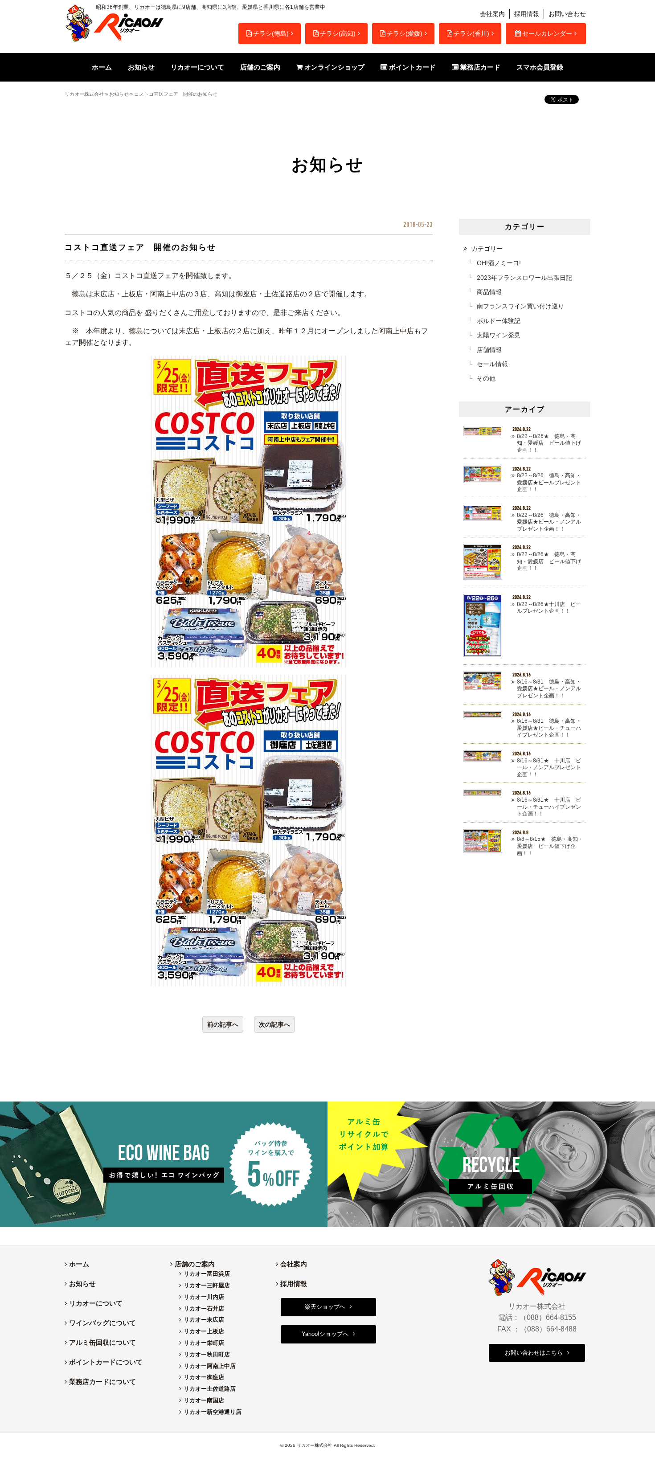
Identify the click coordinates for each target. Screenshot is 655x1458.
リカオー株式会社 (84, 94)
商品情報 (489, 291)
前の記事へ (222, 1024)
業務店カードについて (102, 1381)
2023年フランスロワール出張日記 (524, 277)
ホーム (79, 1264)
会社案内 (492, 13)
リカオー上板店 (204, 1331)
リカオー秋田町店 (207, 1354)
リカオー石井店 (204, 1308)
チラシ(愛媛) (404, 33)
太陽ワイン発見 (498, 335)
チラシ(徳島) (271, 33)
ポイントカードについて (106, 1362)
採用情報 (526, 13)
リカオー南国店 (204, 1400)
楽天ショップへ (325, 1306)
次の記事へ (274, 1024)
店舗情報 (489, 349)
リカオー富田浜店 (207, 1273)
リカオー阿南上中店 (210, 1366)
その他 (486, 378)
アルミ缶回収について (102, 1342)
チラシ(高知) (338, 33)
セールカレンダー (547, 33)
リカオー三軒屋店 (207, 1285)
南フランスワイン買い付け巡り (520, 306)
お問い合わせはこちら (534, 1352)
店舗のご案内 (195, 1264)
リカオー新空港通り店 (213, 1412)
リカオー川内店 (204, 1297)
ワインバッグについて (102, 1323)
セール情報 (492, 364)
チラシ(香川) (471, 33)
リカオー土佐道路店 (210, 1388)
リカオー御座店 (204, 1377)
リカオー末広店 (204, 1319)
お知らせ (119, 94)
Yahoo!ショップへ (325, 1334)
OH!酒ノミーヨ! (499, 262)
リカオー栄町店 (204, 1342)
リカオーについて (96, 1303)
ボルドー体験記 (498, 320)
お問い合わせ (567, 13)
